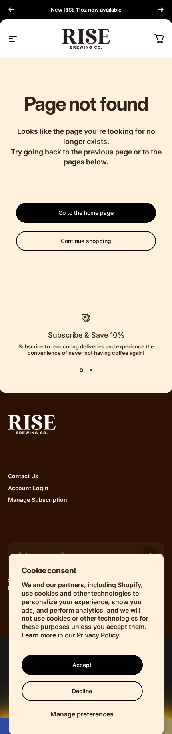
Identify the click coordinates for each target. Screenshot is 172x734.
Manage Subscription (37, 499)
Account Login (28, 488)
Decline (82, 690)
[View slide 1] (81, 370)
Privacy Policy (98, 635)
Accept (82, 664)
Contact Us (23, 476)
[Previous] (11, 9)
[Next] (161, 9)
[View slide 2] (91, 370)
